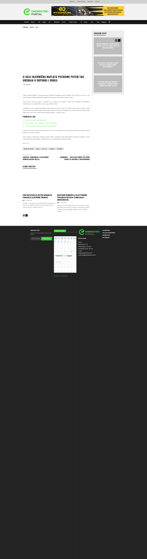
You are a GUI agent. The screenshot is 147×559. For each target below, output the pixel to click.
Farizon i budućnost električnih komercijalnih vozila (36, 158)
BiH (37, 27)
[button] (113, 22)
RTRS (27, 143)
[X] (118, 2)
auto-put (44, 149)
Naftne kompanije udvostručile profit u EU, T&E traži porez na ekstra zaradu (108, 46)
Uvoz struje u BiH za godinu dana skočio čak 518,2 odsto (40, 126)
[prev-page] (24, 215)
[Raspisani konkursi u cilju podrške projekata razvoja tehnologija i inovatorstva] (73, 182)
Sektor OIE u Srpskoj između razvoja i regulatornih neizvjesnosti (108, 65)
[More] (72, 88)
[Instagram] (113, 2)
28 (58, 241)
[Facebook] (111, 2)
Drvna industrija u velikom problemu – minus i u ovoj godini (41, 123)
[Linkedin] (116, 2)
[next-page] (27, 215)
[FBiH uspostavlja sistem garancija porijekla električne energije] (39, 182)
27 (55, 241)
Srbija (37, 149)
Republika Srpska (29, 149)
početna (25, 27)
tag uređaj (60, 149)
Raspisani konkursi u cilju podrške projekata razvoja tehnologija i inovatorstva (72, 197)
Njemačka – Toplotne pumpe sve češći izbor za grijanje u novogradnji (75, 158)
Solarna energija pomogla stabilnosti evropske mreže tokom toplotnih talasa (108, 84)
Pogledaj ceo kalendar (60, 276)
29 (61, 241)
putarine (51, 149)
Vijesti (32, 27)
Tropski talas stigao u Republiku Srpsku (36, 120)
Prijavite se (47, 238)
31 (68, 241)
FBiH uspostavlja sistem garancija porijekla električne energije (37, 196)
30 (65, 241)
